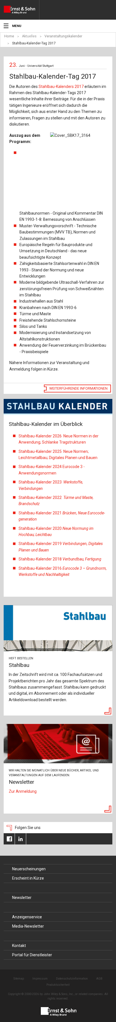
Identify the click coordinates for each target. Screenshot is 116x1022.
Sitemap (19, 978)
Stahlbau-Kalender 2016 (63, 571)
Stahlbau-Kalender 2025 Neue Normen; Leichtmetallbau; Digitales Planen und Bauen (58, 454)
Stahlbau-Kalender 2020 (56, 531)
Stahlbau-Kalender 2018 (60, 559)
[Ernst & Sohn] (21, 10)
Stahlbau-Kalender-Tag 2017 (34, 43)
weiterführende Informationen (78, 388)
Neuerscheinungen (29, 869)
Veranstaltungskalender (63, 36)
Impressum (40, 978)
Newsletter (22, 897)
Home (9, 36)
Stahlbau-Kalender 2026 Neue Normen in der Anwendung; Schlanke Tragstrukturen (59, 439)
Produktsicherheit (58, 985)
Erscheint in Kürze (28, 878)
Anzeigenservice (27, 917)
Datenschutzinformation (72, 978)
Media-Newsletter (28, 926)
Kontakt (19, 945)
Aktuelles (29, 36)
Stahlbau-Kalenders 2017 (61, 86)
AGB (99, 978)
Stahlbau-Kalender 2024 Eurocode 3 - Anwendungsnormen (52, 469)
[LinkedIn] (20, 838)
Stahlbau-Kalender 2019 (61, 546)
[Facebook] (9, 838)
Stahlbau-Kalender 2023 (51, 485)
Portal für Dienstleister (32, 955)
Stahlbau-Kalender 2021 (62, 516)
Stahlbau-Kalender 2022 (56, 500)
